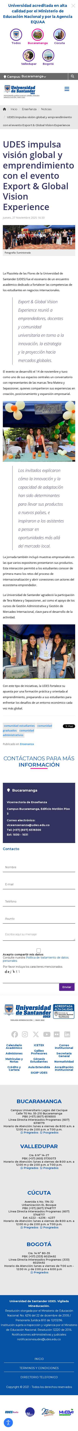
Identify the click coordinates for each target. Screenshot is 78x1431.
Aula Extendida (39, 1067)
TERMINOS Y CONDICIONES (39, 1368)
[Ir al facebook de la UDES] (12, 1035)
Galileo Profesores (39, 1052)
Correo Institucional (64, 1046)
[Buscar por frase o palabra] (73, 76)
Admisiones (14, 1053)
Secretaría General (64, 1054)
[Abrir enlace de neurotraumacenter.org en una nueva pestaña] (18, 1412)
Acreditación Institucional (64, 1068)
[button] (8, 1422)
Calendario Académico (14, 1046)
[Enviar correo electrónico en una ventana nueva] (39, 1339)
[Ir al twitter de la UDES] (34, 1035)
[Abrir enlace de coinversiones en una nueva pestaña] (54, 1412)
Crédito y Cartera (14, 1068)
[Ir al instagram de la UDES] (23, 1035)
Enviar (66, 987)
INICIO (39, 1359)
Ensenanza (27, 744)
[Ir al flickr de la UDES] (55, 1035)
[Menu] (66, 89)
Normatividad (64, 1061)
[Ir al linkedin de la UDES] (65, 1035)
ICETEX (39, 1045)
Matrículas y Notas (14, 1060)
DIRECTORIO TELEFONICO (39, 1377)
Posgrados (50, 1132)
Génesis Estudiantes (39, 1060)
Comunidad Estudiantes (19, 726)
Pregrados (31, 1132)
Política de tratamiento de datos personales (36, 959)
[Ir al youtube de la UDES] (44, 1035)
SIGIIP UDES (39, 1072)
